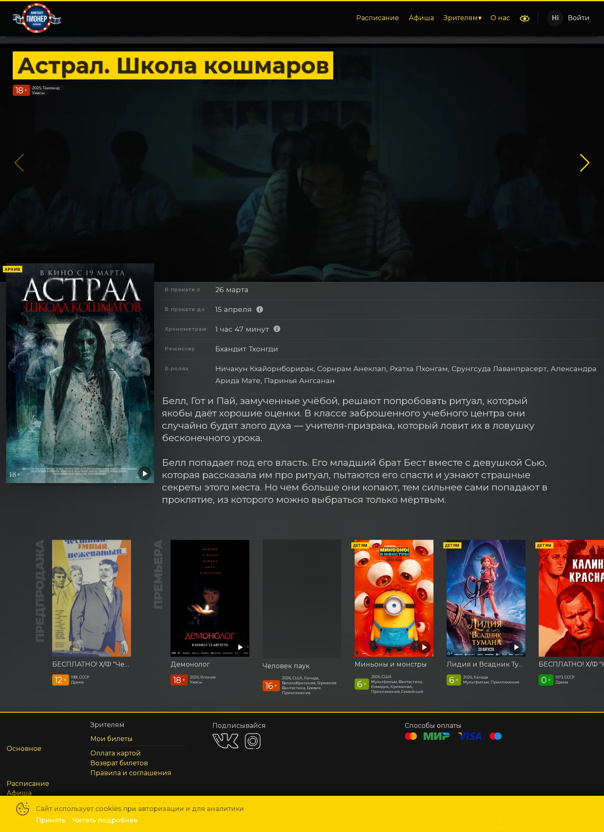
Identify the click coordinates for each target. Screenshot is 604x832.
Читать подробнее (105, 820)
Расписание (377, 18)
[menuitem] (377, 18)
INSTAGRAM (253, 741)
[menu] (291, 18)
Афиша (421, 18)
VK (225, 740)
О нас (500, 18)
